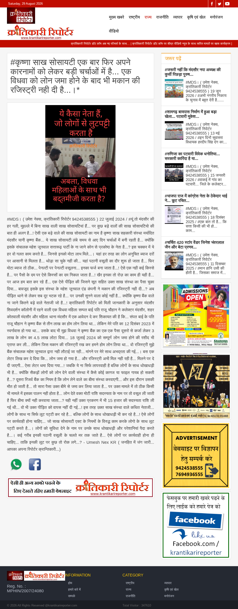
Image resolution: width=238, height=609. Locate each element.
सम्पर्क (71, 596)
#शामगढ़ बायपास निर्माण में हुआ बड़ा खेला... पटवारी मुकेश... (191, 114)
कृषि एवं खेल (196, 17)
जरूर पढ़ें (173, 58)
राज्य (148, 17)
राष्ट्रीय (134, 17)
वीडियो (114, 31)
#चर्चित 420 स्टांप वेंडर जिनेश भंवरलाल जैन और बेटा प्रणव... (194, 244)
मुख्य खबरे (116, 17)
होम (70, 583)
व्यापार (177, 17)
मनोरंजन (216, 17)
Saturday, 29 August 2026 (25, 3)
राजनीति (162, 17)
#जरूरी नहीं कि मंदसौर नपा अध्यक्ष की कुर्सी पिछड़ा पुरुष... (193, 72)
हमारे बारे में (74, 589)
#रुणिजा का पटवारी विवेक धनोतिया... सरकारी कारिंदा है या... (192, 156)
